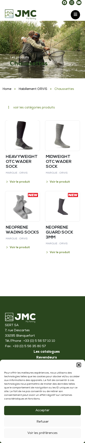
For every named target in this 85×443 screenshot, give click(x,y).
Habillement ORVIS (33, 89)
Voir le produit (20, 182)
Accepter (42, 410)
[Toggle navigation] (75, 14)
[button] (79, 365)
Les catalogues (47, 352)
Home (6, 89)
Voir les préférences (42, 433)
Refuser (43, 421)
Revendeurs (46, 358)
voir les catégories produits (33, 107)
